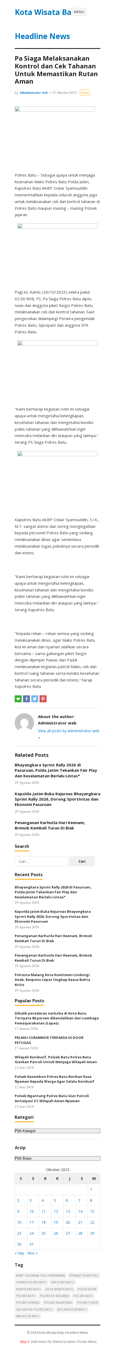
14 (80, 1211)
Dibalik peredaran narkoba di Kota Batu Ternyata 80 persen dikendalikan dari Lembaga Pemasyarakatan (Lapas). (57, 1018)
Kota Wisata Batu (59, 1289)
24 (31, 1233)
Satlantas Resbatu (72, 1309)
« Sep (19, 1253)
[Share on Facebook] (26, 698)
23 (19, 1233)
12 (56, 1211)
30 (19, 1244)
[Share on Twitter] (34, 698)
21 (80, 1222)
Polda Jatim (87, 1289)
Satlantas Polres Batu (34, 1309)
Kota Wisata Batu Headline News (47, 24)
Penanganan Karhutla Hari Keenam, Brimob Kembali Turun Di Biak (50, 825)
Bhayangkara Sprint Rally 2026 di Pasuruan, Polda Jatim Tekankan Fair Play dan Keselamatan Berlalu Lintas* (56, 770)
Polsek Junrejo (28, 1302)
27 (68, 1233)
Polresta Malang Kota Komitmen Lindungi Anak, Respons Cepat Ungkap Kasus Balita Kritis (52, 979)
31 (31, 1244)
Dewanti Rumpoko (83, 1275)
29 (92, 1233)
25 (43, 1233)
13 (68, 1211)
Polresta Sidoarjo (54, 1296)
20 (68, 1222)
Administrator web (33, 92)
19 (56, 1222)
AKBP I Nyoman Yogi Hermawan (40, 1275)
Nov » (32, 1253)
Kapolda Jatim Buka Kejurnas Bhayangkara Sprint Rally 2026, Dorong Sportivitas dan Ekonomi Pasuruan (57, 799)
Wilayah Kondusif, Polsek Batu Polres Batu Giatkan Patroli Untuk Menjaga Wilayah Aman (56, 1060)
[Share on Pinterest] (43, 698)
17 (31, 1222)
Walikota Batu (28, 1316)
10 (31, 1211)
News (85, 92)
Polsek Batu (83, 1296)
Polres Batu (26, 1296)
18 (43, 1222)
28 (80, 1233)
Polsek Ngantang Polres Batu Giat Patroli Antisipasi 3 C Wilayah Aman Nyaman (52, 1098)
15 (92, 1211)
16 (19, 1222)
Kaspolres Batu (28, 1289)
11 (43, 1211)
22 (92, 1222)
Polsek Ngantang (58, 1302)
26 (56, 1233)
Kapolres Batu (62, 1282)
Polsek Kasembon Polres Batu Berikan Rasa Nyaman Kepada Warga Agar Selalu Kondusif (54, 1079)
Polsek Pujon (87, 1302)
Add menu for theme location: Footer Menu (58, 1341)
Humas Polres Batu (31, 1282)
